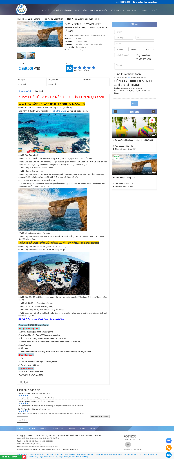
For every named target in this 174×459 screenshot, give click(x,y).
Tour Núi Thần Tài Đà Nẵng (26, 454)
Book (134, 103)
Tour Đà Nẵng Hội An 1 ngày (90, 454)
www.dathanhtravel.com (32, 449)
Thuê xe (82, 428)
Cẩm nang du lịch (133, 10)
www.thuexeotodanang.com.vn (52, 449)
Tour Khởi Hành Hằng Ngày (61, 10)
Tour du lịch (44, 428)
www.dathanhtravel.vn (71, 449)
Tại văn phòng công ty (138, 77)
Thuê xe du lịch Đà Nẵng (98, 10)
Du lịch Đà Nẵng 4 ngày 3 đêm (37, 457)
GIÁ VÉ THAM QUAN (117, 10)
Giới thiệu (32, 428)
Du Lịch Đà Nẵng (81, 10)
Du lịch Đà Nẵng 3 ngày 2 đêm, (112, 454)
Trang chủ (45, 10)
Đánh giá (23, 419)
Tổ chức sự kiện (58, 428)
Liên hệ (154, 10)
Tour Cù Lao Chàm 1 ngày (59, 454)
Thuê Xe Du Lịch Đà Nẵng (78, 457)
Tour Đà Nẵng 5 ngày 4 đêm (58, 457)
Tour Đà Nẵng (144, 454)
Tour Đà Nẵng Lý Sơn (57, 110)
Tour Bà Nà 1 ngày (43, 454)
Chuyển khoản (122, 77)
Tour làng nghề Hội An (130, 454)
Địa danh (146, 10)
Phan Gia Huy (137, 449)
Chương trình (25, 91)
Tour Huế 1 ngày (74, 454)
